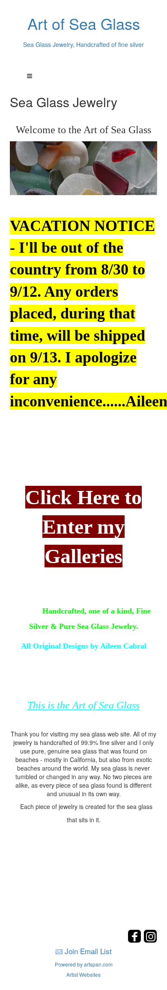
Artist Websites (83, 974)
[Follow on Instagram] (150, 940)
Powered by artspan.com (84, 964)
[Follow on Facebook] (135, 940)
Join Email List (88, 951)
